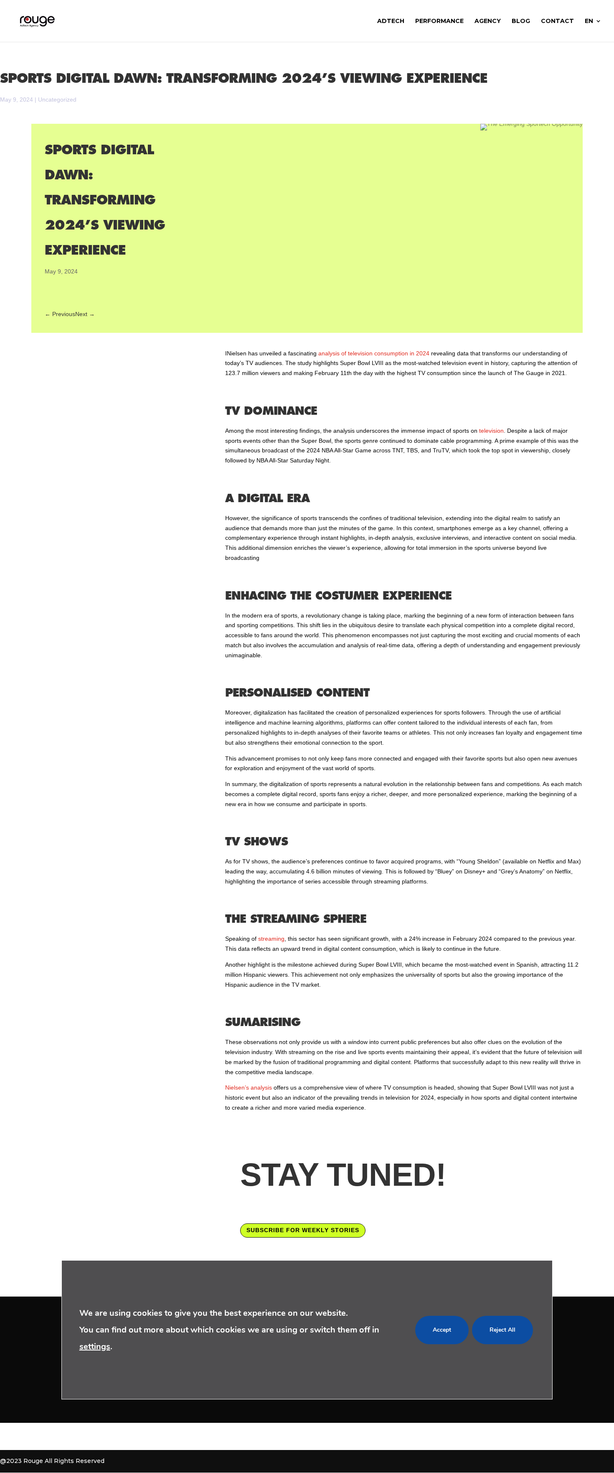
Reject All (502, 1329)
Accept (442, 1329)
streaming (271, 938)
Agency (487, 21)
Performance (439, 21)
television (491, 430)
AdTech (390, 21)
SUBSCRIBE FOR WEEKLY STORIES (302, 1230)
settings (94, 1346)
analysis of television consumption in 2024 (374, 353)
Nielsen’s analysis (249, 1087)
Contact (557, 21)
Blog (521, 21)
